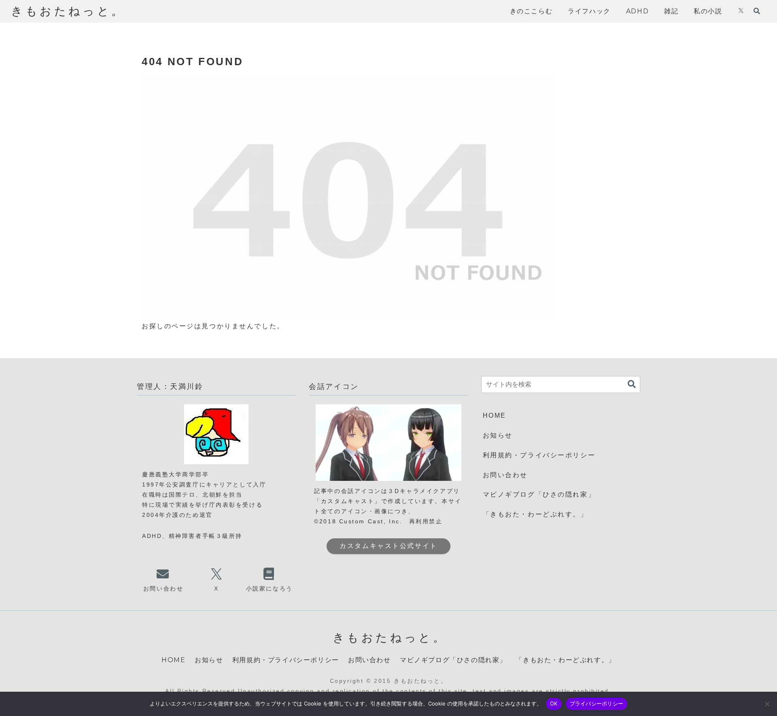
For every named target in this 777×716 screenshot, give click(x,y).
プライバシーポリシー (597, 703)
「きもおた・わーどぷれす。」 (535, 514)
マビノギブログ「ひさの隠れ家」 (539, 494)
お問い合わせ (505, 475)
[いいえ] (767, 704)
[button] (631, 384)
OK (554, 703)
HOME (494, 415)
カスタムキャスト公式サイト (388, 545)
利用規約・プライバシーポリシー (539, 455)
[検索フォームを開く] (757, 11)
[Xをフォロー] (741, 11)
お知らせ (498, 435)
